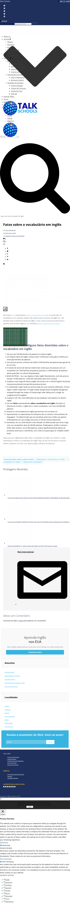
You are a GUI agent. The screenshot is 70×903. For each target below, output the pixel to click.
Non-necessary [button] (5, 859)
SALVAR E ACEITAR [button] (7, 875)
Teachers (9, 776)
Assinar (4, 21)
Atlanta (10, 42)
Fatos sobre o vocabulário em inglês (51, 459)
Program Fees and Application (15, 761)
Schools (7, 39)
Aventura (10, 45)
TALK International (10, 230)
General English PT (18, 66)
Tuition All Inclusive (18, 88)
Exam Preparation (18, 77)
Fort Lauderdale (13, 50)
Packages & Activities (15, 83)
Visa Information (11, 759)
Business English (17, 80)
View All (14, 94)
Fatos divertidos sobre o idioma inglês (19, 459)
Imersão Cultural (10, 679)
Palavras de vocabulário (18, 236)
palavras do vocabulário (33, 462)
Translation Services (12, 778)
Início (2, 216)
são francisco (9, 727)
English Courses (13, 61)
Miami (9, 53)
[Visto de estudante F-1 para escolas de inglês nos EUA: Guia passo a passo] (19, 543)
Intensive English (17, 69)
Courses (7, 58)
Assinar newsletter (7, 24)
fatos (13, 315)
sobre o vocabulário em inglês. (48, 323)
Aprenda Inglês (9, 672)
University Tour (16, 91)
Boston (10, 47)
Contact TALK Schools (13, 757)
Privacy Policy (22, 806)
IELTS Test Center (12, 763)
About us (7, 36)
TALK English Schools (11, 686)
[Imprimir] (4, 264)
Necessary (6, 845)
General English (17, 64)
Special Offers (9, 96)
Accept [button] (29, 806)
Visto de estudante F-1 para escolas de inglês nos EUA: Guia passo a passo (32, 546)
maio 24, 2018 (12, 233)
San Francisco (12, 55)
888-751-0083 (65, 1)
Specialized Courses (15, 75)
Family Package (17, 86)
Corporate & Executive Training (15, 774)
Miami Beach (9, 723)
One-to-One (15, 72)
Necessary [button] (4, 842)
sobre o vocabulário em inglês (37, 315)
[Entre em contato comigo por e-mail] (42, 604)
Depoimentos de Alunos (12, 676)
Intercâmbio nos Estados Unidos (15, 683)
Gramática (8, 236)
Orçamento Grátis (35, 652)
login (21, 621)
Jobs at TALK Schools (12, 765)
